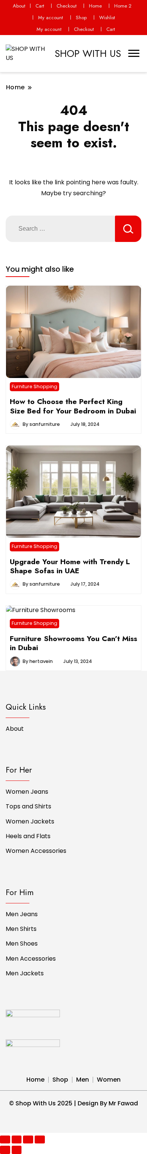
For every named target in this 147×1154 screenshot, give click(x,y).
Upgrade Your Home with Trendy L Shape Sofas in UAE (70, 566)
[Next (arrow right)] (17, 1150)
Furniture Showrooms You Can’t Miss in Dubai (73, 643)
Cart (39, 5)
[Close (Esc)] (5, 1139)
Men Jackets (25, 973)
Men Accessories (31, 958)
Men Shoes (22, 943)
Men (82, 1079)
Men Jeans (22, 914)
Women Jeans (27, 791)
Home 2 (123, 5)
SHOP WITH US (88, 53)
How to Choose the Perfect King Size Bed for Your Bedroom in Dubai (73, 406)
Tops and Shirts (28, 806)
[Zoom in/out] (40, 1139)
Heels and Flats (28, 836)
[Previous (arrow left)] (5, 1150)
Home (95, 5)
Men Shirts (21, 928)
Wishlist (107, 17)
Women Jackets (30, 821)
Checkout (67, 5)
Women (109, 1079)
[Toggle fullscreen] (28, 1139)
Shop (81, 17)
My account (50, 17)
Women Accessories (36, 850)
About (19, 5)
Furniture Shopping (34, 386)
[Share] (17, 1139)
